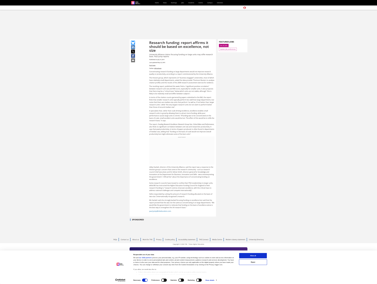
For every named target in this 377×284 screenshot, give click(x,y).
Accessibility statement (186, 239)
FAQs (115, 239)
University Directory (256, 239)
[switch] (164, 280)
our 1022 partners (145, 257)
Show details (209, 280)
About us (135, 239)
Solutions (220, 3)
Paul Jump (152, 65)
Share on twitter (133, 51)
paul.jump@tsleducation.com (160, 211)
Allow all (253, 255)
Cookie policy (170, 239)
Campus (210, 3)
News (165, 3)
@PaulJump (157, 68)
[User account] (244, 8)
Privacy (158, 239)
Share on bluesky (133, 43)
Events (201, 3)
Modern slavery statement (235, 239)
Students (191, 3)
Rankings (174, 3)
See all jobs (223, 45)
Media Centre (217, 239)
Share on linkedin (133, 47)
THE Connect (204, 239)
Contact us (125, 239)
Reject (253, 262)
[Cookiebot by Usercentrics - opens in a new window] (120, 280)
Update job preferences (228, 49)
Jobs (182, 3)
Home (157, 3)
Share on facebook (133, 56)
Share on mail (133, 60)
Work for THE (147, 239)
